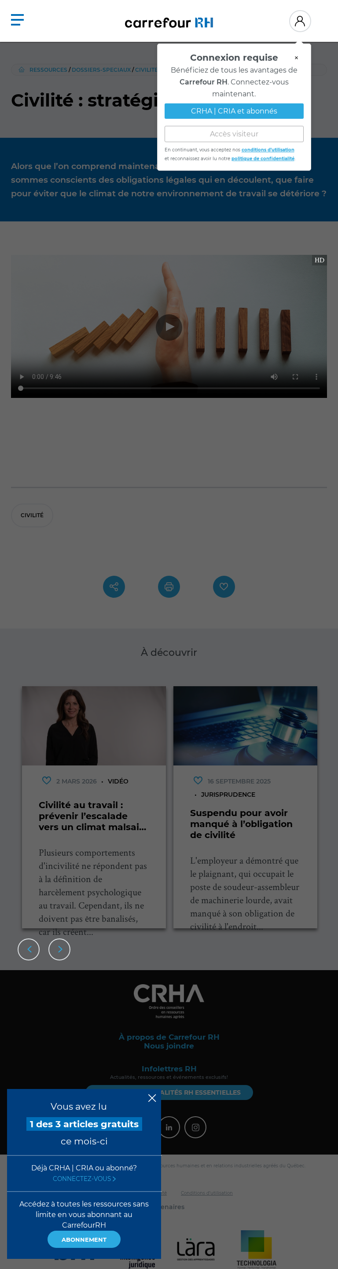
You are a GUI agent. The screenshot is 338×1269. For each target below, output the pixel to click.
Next (59, 949)
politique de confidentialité (262, 155)
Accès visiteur (234, 130)
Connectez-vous (83, 1178)
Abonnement (84, 1239)
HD (319, 260)
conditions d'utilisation (268, 146)
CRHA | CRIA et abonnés (234, 107)
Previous (29, 949)
